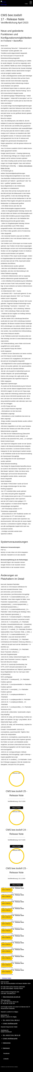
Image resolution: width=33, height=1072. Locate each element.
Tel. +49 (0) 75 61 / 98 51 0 (11, 1020)
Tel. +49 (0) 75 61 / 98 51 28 (11, 1035)
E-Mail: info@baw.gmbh (10, 1023)
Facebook (6, 1053)
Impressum (6, 1048)
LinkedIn (6, 1059)
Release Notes (6, 978)
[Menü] (30, 2)
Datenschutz (7, 1043)
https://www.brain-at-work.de (11, 997)
